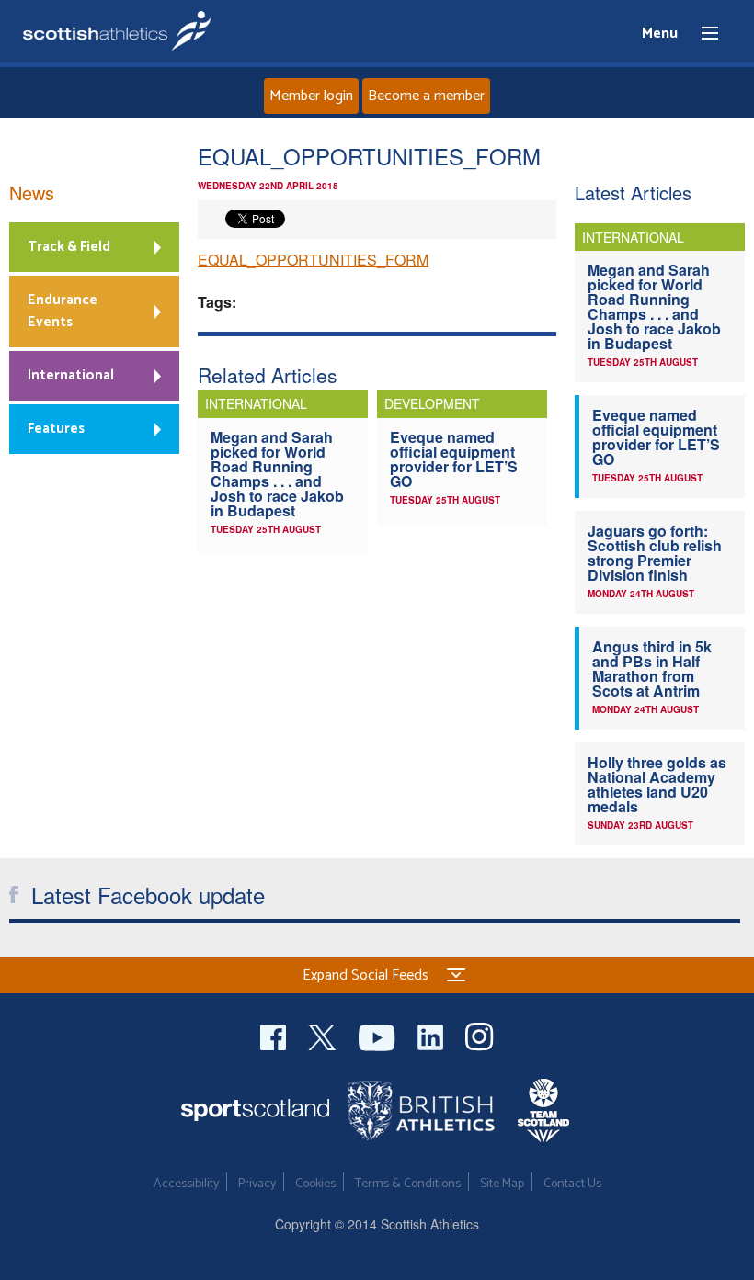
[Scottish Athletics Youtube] (379, 1035)
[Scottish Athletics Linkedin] (432, 1035)
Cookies (315, 1184)
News (31, 192)
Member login (311, 96)
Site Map (502, 1184)
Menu (701, 34)
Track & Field (69, 246)
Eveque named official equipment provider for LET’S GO (454, 459)
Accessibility (186, 1184)
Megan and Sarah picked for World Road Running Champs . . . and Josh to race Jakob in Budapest (277, 473)
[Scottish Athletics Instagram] (479, 1035)
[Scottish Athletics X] (324, 1035)
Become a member (426, 96)
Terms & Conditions (408, 1184)
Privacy (257, 1184)
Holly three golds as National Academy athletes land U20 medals (657, 784)
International (71, 375)
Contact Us (572, 1184)
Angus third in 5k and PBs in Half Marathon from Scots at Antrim (652, 668)
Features (56, 428)
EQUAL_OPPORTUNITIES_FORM (313, 259)
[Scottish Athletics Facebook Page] (275, 1035)
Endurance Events (62, 311)
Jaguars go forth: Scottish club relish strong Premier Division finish (655, 552)
